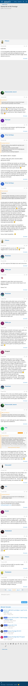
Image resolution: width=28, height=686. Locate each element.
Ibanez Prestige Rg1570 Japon (16, 637)
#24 (26, 140)
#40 (26, 577)
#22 (26, 97)
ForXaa (5, 632)
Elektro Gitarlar (13, 620)
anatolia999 (6, 620)
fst (3, 8)
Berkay (5, 638)
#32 (26, 391)
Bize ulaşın (3, 684)
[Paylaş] (24, 46)
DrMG (5, 613)
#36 (26, 491)
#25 (26, 188)
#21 (26, 46)
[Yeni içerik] (23, 1)
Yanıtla (25, 58)
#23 (26, 125)
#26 (26, 245)
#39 (26, 562)
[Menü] (2, 1)
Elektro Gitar (9, 613)
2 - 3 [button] (14, 590)
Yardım (15, 684)
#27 (26, 261)
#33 (26, 409)
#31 (26, 356)
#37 (26, 516)
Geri (10, 590)
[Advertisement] (14, 24)
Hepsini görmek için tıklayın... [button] (14, 447)
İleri (18, 590)
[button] (1, 682)
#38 (26, 536)
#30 (26, 327)
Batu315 (6, 626)
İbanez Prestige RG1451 (14, 631)
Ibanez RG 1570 (12, 625)
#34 (26, 433)
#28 (26, 274)
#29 (26, 298)
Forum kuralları (10, 684)
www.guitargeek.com (6, 505)
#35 (26, 470)
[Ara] (26, 1)
